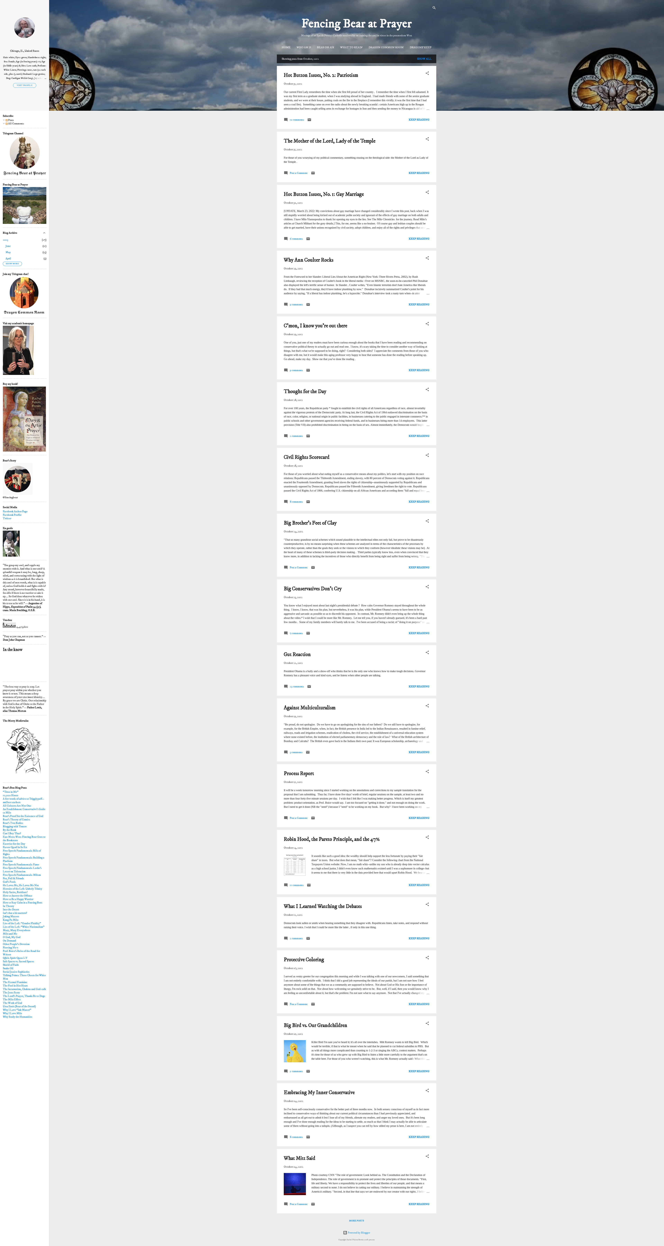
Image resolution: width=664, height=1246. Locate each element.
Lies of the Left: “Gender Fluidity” (22, 923)
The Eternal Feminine (15, 982)
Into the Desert (11, 909)
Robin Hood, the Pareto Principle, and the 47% (332, 839)
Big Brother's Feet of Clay (310, 523)
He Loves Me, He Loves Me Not (21, 885)
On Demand (9, 940)
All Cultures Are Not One (17, 805)
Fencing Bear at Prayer (357, 23)
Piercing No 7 (10, 947)
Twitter (7, 518)
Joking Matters (11, 916)
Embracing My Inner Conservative (319, 1092)
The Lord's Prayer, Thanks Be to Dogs (24, 996)
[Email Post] (309, 121)
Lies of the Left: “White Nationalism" (23, 927)
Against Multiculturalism (309, 708)
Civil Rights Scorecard (306, 457)
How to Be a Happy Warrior (18, 899)
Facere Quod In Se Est (15, 847)
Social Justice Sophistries (16, 972)
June (8, 246)
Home (286, 47)
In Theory (8, 906)
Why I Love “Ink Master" (17, 1010)
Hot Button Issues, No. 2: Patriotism (321, 75)
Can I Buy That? (12, 833)
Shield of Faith (11, 965)
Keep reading (419, 119)
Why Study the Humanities (17, 1016)
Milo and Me (10, 933)
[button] (427, 73)
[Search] (434, 8)
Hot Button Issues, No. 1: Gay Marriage (324, 194)
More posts (356, 1220)
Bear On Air (325, 47)
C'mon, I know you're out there (315, 326)
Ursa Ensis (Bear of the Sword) (19, 1006)
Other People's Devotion (16, 944)
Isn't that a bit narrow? (15, 913)
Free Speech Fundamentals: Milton (22, 875)
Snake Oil (8, 968)
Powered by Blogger (358, 1232)
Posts (11, 120)
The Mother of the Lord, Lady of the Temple (329, 141)
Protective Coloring (304, 960)
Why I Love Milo (12, 1013)
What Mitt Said (299, 1158)
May (8, 252)
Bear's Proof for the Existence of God (23, 816)
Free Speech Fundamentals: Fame (21, 864)
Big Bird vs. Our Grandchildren (315, 1025)
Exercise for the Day (14, 843)
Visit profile (25, 85)
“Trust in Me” (10, 792)
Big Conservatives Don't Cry (313, 589)
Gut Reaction (297, 654)
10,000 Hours (10, 795)
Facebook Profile (12, 515)
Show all (424, 59)
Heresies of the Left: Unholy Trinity (22, 888)
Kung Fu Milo (10, 920)
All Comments (16, 123)
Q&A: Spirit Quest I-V (15, 958)
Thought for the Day (305, 391)
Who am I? (304, 47)
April (8, 258)
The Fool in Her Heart (15, 985)
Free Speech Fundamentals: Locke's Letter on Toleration (22, 869)
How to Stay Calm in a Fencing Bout (22, 902)
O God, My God (11, 937)
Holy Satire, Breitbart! (15, 892)
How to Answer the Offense (17, 895)
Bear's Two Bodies (13, 823)
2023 (5, 240)
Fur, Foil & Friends (13, 878)
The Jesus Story (11, 992)
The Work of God (12, 1003)
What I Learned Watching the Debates (323, 906)
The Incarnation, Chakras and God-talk (24, 989)
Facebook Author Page (15, 511)
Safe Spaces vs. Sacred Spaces (18, 961)
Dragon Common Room (386, 47)
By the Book (9, 830)
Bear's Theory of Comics (16, 819)
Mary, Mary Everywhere (16, 930)
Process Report (299, 773)
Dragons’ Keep (420, 47)
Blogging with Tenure (15, 826)
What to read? (351, 47)
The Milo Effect (12, 999)
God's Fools (9, 882)
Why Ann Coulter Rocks (308, 260)
